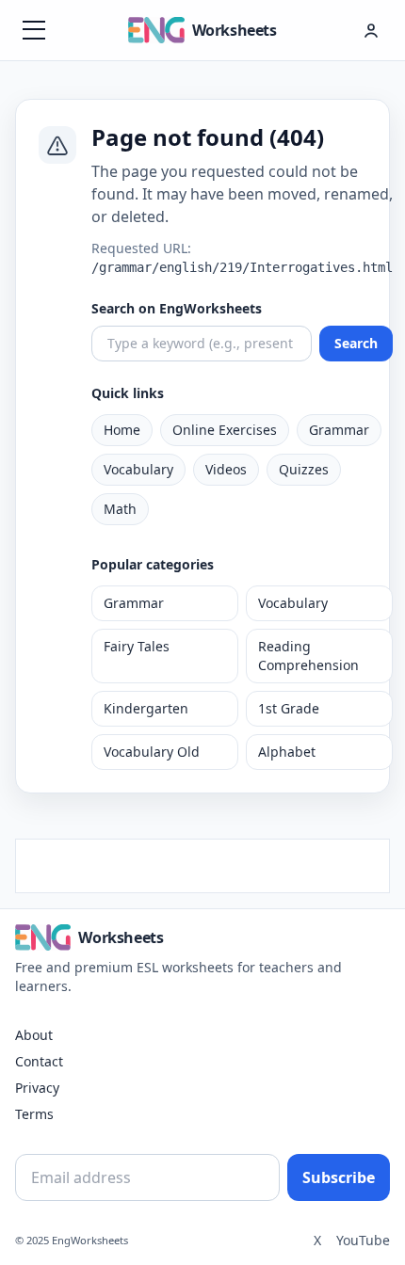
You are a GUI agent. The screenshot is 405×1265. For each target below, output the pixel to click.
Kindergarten (146, 708)
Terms (34, 1114)
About (34, 1035)
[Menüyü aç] (34, 30)
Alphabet (287, 752)
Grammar (339, 430)
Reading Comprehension (308, 655)
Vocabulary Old (152, 752)
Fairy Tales (137, 646)
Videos (226, 469)
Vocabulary (138, 469)
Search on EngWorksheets (176, 308)
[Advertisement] (202, 863)
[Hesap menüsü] (371, 30)
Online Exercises (224, 430)
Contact (39, 1061)
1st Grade (288, 708)
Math (120, 509)
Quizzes (304, 469)
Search (356, 343)
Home (122, 430)
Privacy (37, 1088)
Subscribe (338, 1177)
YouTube (363, 1240)
